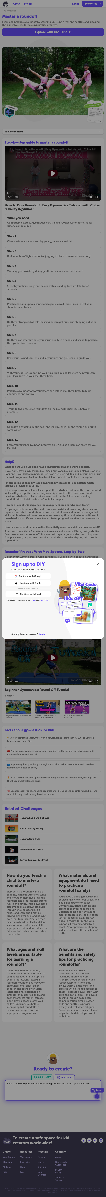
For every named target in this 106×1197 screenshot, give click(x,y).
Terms (33, 600)
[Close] (98, 563)
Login (42, 634)
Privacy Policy (44, 600)
